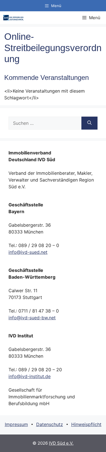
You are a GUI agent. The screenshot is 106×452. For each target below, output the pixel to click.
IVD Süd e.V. (61, 443)
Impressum (16, 424)
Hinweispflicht (86, 424)
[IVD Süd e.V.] (13, 17)
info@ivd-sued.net (27, 252)
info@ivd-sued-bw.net (32, 317)
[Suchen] (89, 123)
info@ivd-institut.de (29, 376)
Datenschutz (49, 424)
